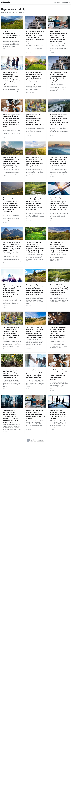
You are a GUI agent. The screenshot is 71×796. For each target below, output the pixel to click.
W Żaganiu (5, 2)
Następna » (40, 440)
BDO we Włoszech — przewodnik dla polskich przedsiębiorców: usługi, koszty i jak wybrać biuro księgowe (58, 414)
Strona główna (66, 2)
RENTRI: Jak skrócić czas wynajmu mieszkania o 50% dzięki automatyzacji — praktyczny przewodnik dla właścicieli (35, 414)
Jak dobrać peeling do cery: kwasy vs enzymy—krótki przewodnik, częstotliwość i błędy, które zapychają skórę (34, 373)
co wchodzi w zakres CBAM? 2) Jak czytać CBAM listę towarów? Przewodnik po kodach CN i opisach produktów (12, 373)
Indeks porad (57, 2)
